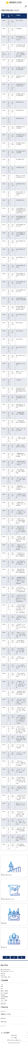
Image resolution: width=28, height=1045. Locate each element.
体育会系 (3, 998)
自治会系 (3, 994)
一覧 (2, 984)
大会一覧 (3, 1011)
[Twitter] (14, 957)
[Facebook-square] (6, 957)
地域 (2, 986)
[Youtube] (21, 957)
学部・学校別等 (4, 993)
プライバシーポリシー (14, 1040)
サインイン (3, 1026)
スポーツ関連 (4, 1000)
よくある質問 (5, 1033)
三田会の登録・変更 (5, 977)
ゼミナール (3, 1002)
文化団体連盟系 (4, 996)
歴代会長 (5, 923)
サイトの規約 (14, 1037)
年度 (2, 988)
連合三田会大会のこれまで (9, 899)
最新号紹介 (3, 1018)
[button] (26, 6)
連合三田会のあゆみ (7, 874)
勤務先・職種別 (4, 990)
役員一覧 (5, 947)
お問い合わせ (14, 1035)
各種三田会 (3, 1003)
